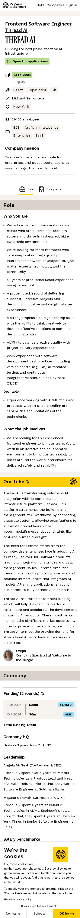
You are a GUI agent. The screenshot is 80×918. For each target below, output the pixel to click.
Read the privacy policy (17, 899)
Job (30, 189)
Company (53, 189)
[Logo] (14, 5)
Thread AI (16, 30)
